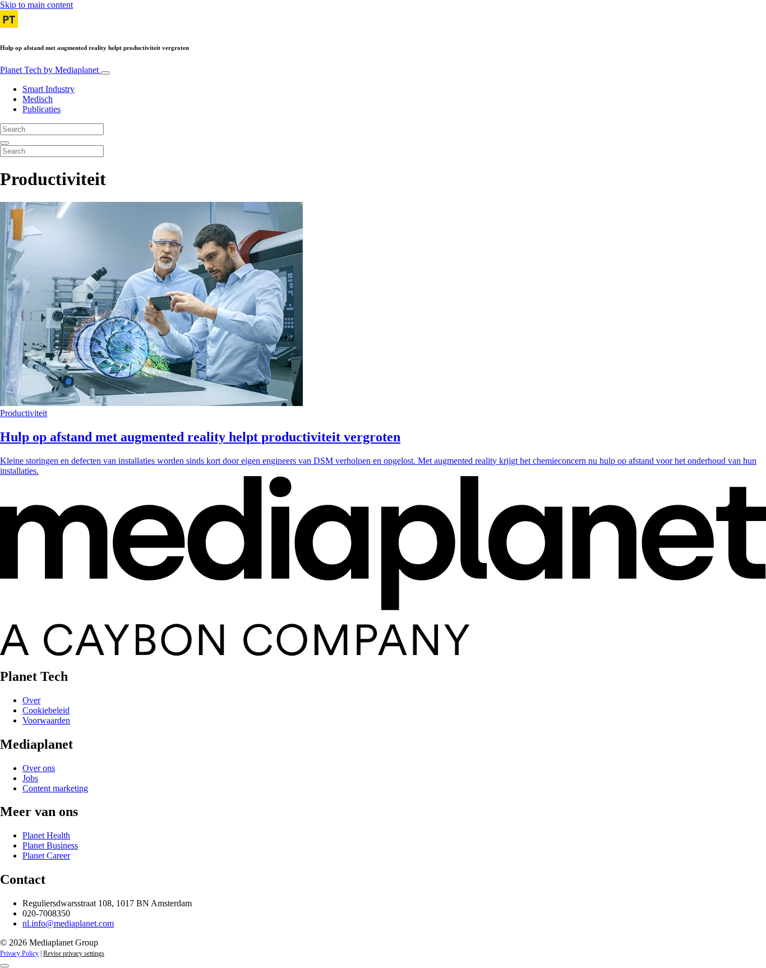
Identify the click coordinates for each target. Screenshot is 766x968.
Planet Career (46, 855)
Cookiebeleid (46, 710)
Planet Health (46, 835)
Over (31, 700)
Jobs (30, 778)
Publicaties (41, 109)
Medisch (37, 99)
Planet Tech (49, 70)
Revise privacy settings (73, 953)
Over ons (38, 768)
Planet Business (50, 845)
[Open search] (4, 143)
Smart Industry (48, 89)
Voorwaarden (46, 720)
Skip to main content (36, 5)
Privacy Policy (19, 953)
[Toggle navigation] (105, 73)
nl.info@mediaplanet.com (68, 923)
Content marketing (55, 788)
